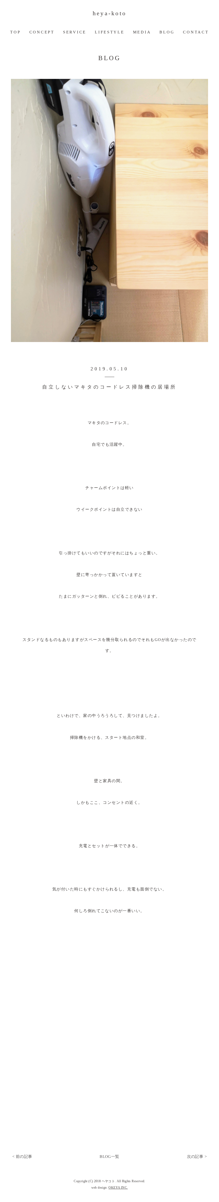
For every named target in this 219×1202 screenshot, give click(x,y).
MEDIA (142, 32)
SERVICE (74, 32)
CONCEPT (41, 32)
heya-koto (110, 13)
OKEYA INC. (118, 1187)
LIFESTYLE (109, 32)
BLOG (166, 32)
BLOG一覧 (109, 1156)
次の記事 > (197, 1156)
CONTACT (196, 32)
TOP (15, 32)
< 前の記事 (22, 1156)
